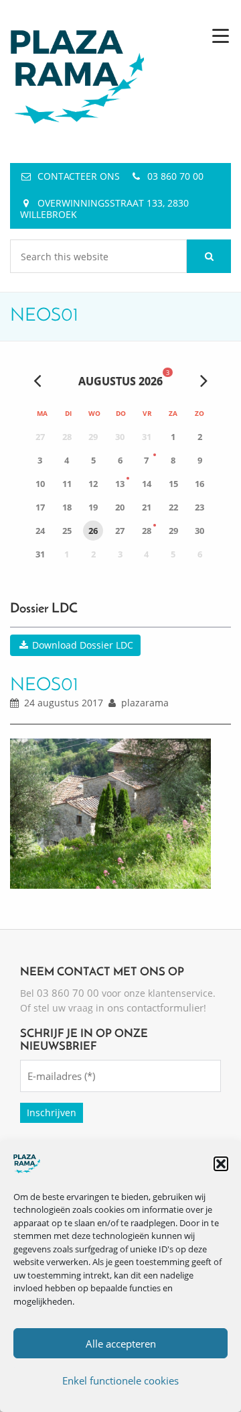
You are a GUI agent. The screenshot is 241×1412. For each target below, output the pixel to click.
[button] (221, 1164)
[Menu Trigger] (220, 35)
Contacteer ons (78, 176)
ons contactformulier (155, 1007)
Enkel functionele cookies (120, 1380)
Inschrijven (51, 1112)
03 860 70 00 (175, 176)
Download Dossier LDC (81, 645)
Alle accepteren (121, 1343)
